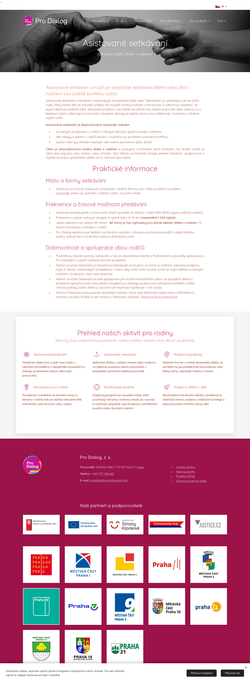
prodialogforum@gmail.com (109, 480)
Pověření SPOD (185, 476)
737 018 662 (106, 474)
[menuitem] (101, 21)
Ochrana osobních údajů (191, 481)
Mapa (140, 467)
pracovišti (63, 193)
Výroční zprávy (185, 467)
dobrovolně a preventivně (159, 297)
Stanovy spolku (185, 471)
